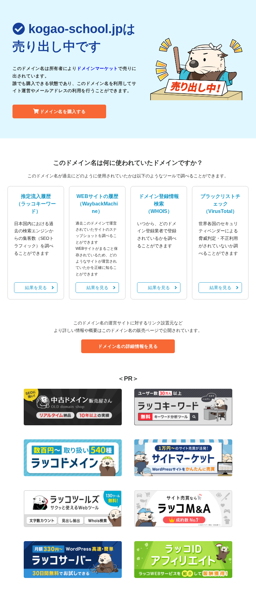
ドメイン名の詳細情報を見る (128, 346)
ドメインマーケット (97, 68)
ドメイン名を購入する (63, 111)
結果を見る (36, 287)
